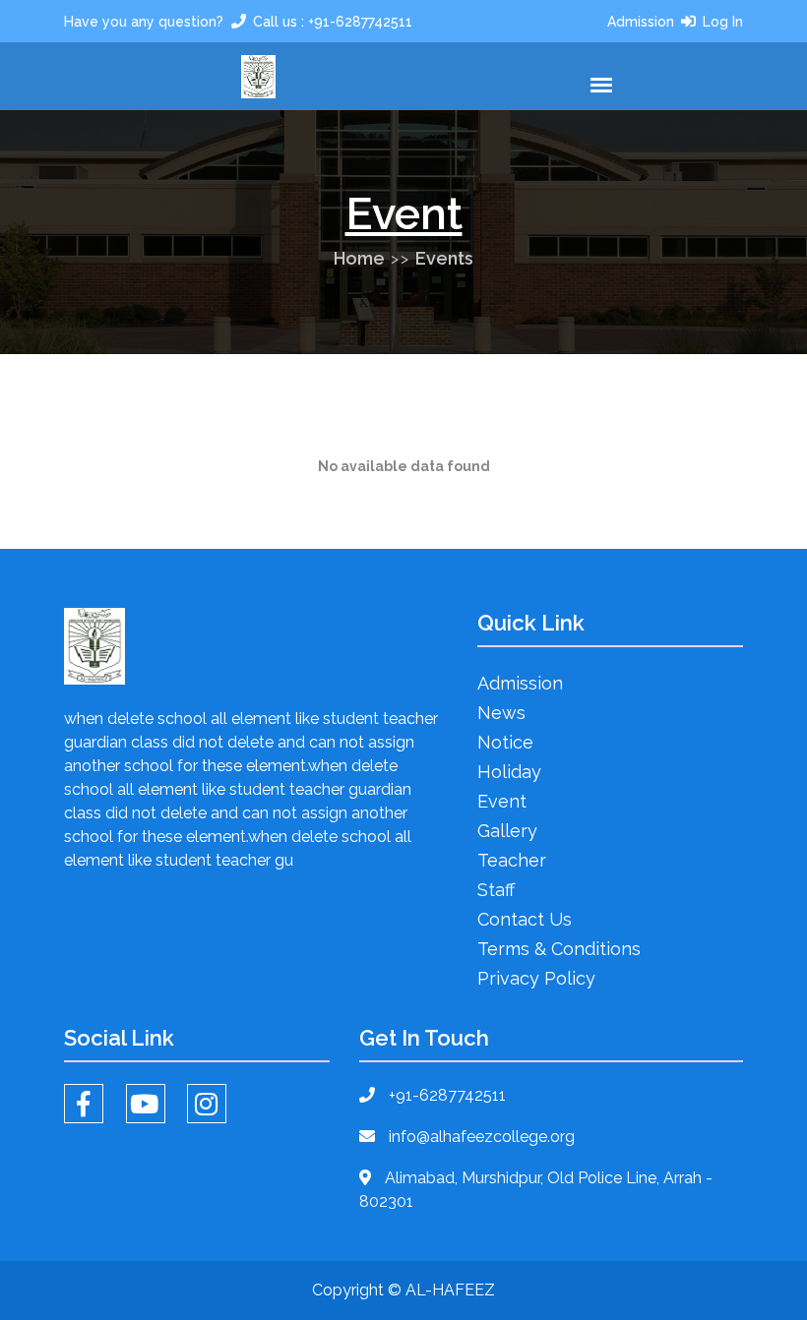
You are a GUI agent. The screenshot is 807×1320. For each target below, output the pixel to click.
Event (502, 801)
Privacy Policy (536, 978)
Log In (723, 22)
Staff (496, 889)
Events (444, 258)
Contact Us (524, 919)
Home (359, 258)
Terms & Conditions (559, 948)
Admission (640, 22)
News (501, 712)
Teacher (511, 860)
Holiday (509, 771)
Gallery (507, 830)
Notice (505, 742)
